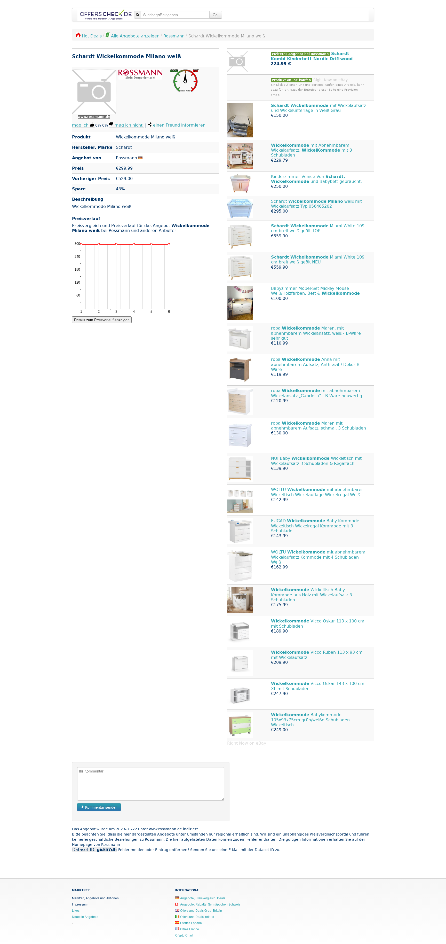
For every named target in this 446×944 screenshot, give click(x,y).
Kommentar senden (100, 807)
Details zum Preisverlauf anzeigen (102, 319)
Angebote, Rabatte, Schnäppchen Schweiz (209, 904)
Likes (75, 910)
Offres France (189, 929)
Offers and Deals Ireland (196, 916)
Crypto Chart (184, 935)
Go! (216, 14)
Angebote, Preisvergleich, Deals (202, 898)
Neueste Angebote (85, 916)
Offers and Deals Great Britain (200, 910)
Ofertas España (190, 922)
